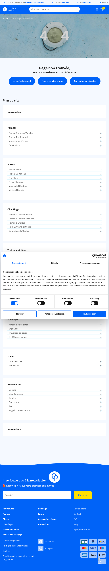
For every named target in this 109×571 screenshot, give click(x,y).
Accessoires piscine (47, 519)
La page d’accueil (22, 81)
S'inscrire (83, 495)
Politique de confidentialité (15, 545)
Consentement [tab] (19, 263)
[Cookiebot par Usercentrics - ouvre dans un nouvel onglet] (94, 256)
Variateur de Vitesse (18, 141)
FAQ (75, 519)
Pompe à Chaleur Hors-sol (21, 219)
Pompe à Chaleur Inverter (21, 215)
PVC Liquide (14, 366)
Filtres (6, 519)
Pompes (6, 514)
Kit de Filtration (16, 182)
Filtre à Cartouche (17, 174)
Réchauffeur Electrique (20, 227)
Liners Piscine (15, 361)
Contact (77, 514)
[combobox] (54, 9)
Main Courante (16, 394)
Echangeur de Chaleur (19, 231)
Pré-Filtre (13, 178)
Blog (76, 524)
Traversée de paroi (18, 333)
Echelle (12, 398)
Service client (80, 508)
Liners (41, 514)
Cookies (6, 551)
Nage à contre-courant (19, 410)
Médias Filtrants (16, 190)
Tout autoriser (89, 314)
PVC (11, 406)
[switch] (41, 303)
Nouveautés (8, 508)
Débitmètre (14, 145)
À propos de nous (82, 529)
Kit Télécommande (18, 337)
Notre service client (52, 81)
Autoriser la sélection (54, 314)
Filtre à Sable (15, 170)
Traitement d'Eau (11, 529)
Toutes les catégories (85, 81)
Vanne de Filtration (18, 186)
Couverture (14, 402)
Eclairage (42, 508)
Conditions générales (12, 540)
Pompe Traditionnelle (19, 137)
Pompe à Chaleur (17, 223)
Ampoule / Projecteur (19, 325)
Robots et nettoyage (12, 534)
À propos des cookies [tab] (90, 263)
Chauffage (7, 524)
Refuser (20, 314)
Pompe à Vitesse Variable (21, 133)
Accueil (6, 18)
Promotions (43, 524)
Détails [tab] (54, 263)
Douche (12, 390)
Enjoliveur (13, 329)
